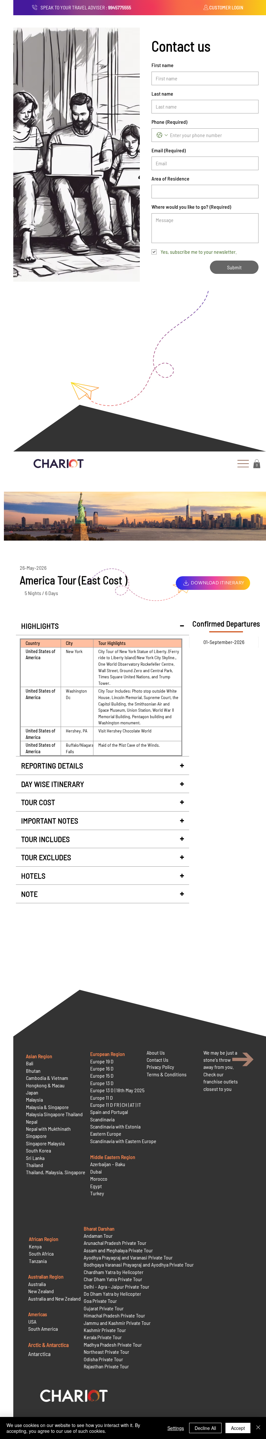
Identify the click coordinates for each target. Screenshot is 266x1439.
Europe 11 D (101, 1097)
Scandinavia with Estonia (115, 1126)
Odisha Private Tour (103, 1359)
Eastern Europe (105, 1133)
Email (168, 150)
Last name (162, 93)
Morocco (98, 1179)
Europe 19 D (102, 1061)
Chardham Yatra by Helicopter (113, 1272)
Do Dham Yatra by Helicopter (112, 1294)
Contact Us (157, 1060)
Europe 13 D (102, 1083)
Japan (32, 1092)
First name (162, 65)
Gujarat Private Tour (104, 1308)
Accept (238, 1428)
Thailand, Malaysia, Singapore (56, 1172)
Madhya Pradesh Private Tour (113, 1344)
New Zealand (41, 1291)
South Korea (38, 1150)
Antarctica (39, 1354)
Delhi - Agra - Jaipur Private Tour (116, 1286)
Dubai (96, 1171)
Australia (37, 1284)
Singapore (36, 1136)
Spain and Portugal (109, 1112)
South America (43, 1329)
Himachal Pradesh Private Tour (114, 1315)
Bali (29, 1063)
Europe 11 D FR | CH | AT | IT (115, 1105)
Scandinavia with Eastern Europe (123, 1141)
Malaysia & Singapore (47, 1107)
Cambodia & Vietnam (47, 1078)
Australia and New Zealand (54, 1298)
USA (32, 1321)
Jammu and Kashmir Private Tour (117, 1323)
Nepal (31, 1121)
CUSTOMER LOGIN (226, 7)
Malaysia (34, 1099)
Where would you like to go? (191, 207)
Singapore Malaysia (45, 1143)
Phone (169, 122)
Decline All (205, 1428)
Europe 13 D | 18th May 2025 (117, 1090)
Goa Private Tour (100, 1301)
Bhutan (33, 1071)
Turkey (97, 1193)
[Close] (258, 1428)
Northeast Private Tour (106, 1352)
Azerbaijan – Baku (107, 1164)
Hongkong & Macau (45, 1085)
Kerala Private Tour (103, 1337)
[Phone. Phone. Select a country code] (162, 135)
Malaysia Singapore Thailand (54, 1114)
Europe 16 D (102, 1068)
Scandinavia (102, 1119)
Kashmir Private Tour (105, 1330)
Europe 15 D (102, 1075)
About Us (156, 1052)
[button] (256, 463)
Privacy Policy (160, 1067)
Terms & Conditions (167, 1074)
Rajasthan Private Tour (106, 1366)
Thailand (34, 1165)
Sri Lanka (35, 1158)
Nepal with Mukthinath (48, 1129)
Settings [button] (175, 1428)
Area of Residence (170, 178)
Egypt (96, 1186)
